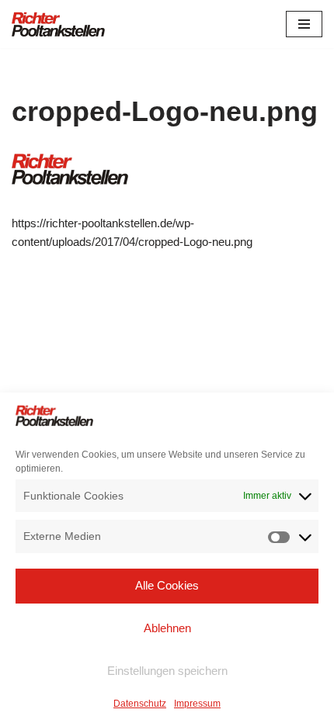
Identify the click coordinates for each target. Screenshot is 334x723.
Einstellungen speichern (167, 670)
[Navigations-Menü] (304, 24)
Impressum (197, 703)
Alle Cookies (167, 585)
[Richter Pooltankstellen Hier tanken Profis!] (58, 24)
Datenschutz (139, 703)
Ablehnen (167, 628)
